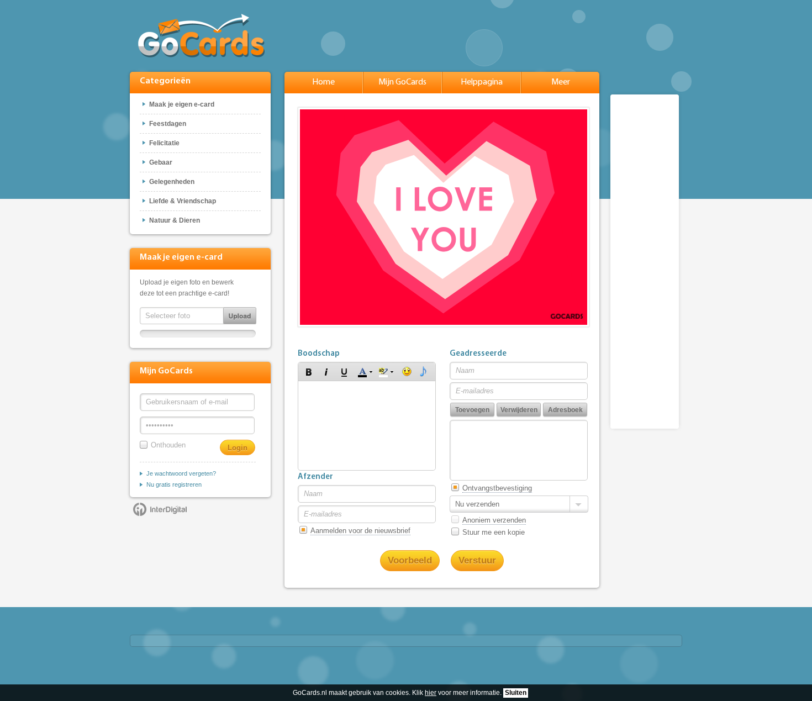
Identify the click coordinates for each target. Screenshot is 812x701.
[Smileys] (406, 372)
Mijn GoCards (402, 82)
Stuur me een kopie (493, 532)
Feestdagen (167, 124)
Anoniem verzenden (494, 520)
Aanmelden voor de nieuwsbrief (360, 530)
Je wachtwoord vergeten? (181, 473)
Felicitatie (164, 143)
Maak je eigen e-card (181, 104)
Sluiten (515, 693)
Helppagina (482, 82)
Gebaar (160, 162)
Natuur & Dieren (174, 220)
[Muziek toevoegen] (423, 372)
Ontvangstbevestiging (497, 488)
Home (323, 82)
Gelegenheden (171, 182)
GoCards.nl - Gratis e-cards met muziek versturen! (201, 35)
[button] (309, 372)
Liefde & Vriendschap (182, 201)
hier (430, 693)
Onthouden (168, 445)
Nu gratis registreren (174, 484)
